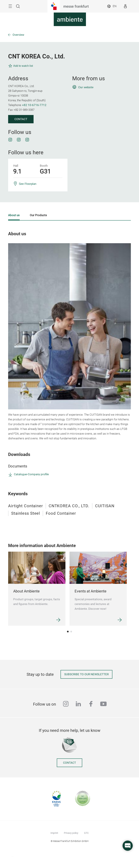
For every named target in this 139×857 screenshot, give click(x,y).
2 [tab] (71, 631)
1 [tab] (68, 631)
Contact (20, 119)
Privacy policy (71, 833)
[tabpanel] (36, 589)
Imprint (54, 833)
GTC (86, 833)
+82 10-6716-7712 (34, 105)
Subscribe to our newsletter (86, 674)
